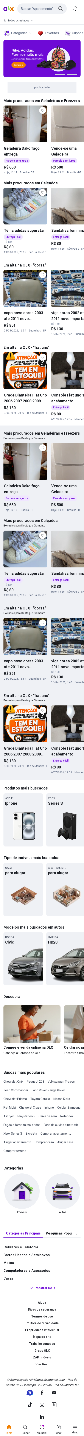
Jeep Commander (15, 1090)
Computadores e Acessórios (26, 1271)
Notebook (66, 1116)
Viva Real (42, 1364)
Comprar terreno (14, 1151)
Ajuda (42, 1302)
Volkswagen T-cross (61, 1081)
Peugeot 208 (35, 1081)
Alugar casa (65, 1142)
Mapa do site (42, 1337)
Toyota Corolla (40, 1099)
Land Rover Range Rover (48, 1090)
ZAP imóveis (42, 1357)
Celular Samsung (69, 1107)
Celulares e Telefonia (20, 1247)
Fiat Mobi (9, 1107)
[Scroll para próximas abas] (77, 1234)
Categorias (19, 33)
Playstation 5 (26, 1116)
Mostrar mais (45, 1288)
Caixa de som (48, 1116)
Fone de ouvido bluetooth (61, 1125)
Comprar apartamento (55, 1133)
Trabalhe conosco (42, 1343)
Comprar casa (44, 1142)
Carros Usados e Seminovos (26, 1255)
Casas (8, 1278)
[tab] (23, 1234)
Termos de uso (42, 1316)
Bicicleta (31, 1133)
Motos (8, 1263)
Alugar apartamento (17, 1142)
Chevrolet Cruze (30, 1107)
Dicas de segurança (42, 1309)
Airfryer (8, 1116)
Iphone (49, 1107)
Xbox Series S (12, 1133)
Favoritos (52, 33)
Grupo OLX (42, 1350)
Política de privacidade (42, 1323)
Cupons (77, 33)
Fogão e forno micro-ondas (21, 1125)
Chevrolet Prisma (15, 1099)
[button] (42, 8)
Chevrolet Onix (13, 1081)
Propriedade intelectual (42, 1330)
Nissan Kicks (61, 1099)
